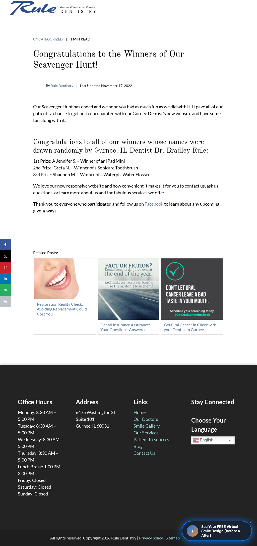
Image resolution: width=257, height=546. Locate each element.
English (206, 440)
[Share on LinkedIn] (5, 278)
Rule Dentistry (62, 85)
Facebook (154, 204)
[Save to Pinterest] (5, 267)
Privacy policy (151, 537)
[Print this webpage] (5, 301)
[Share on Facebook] (5, 244)
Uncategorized (48, 39)
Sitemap (173, 537)
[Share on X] (5, 256)
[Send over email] (5, 290)
